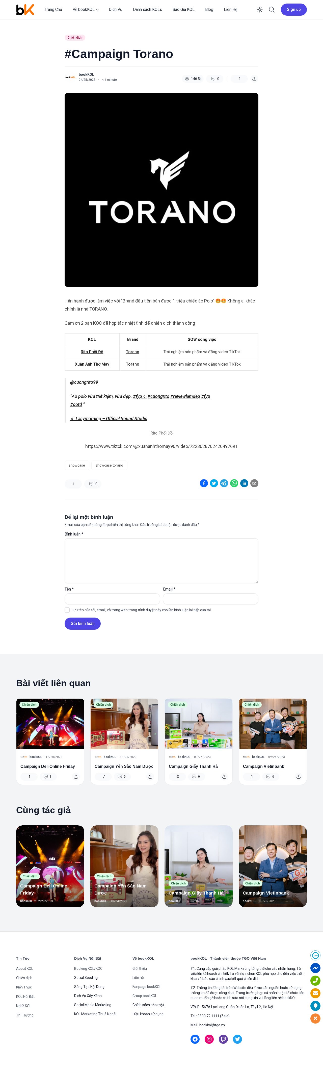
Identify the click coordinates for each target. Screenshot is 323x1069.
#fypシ (140, 396)
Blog (209, 9)
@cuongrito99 (84, 382)
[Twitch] (223, 1039)
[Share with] (254, 79)
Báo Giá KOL (184, 9)
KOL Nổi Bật (25, 997)
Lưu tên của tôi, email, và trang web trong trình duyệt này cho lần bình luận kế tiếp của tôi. (141, 610)
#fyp (205, 396)
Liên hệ (138, 978)
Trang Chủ (53, 9)
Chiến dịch (75, 37)
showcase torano (109, 465)
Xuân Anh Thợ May (92, 364)
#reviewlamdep (185, 396)
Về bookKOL (84, 9)
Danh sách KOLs (147, 9)
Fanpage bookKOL (146, 987)
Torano (132, 351)
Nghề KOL (23, 1006)
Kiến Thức (24, 987)
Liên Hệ (230, 9)
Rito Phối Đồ (92, 351)
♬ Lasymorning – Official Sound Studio (108, 418)
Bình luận (74, 534)
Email (169, 589)
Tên (69, 589)
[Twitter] (237, 1039)
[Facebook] (195, 1039)
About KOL (24, 968)
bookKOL (86, 74)
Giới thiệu (139, 968)
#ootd (76, 404)
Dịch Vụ (115, 9)
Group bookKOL (144, 996)
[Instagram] (209, 1039)
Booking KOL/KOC (88, 968)
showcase (77, 465)
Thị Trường (25, 1015)
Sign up (294, 9)
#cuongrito (158, 396)
